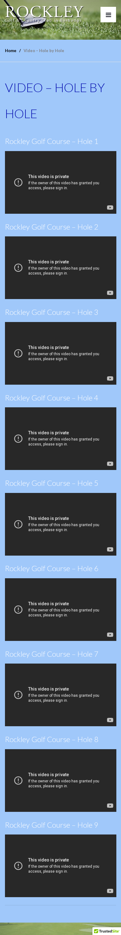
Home (10, 50)
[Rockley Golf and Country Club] (44, 13)
